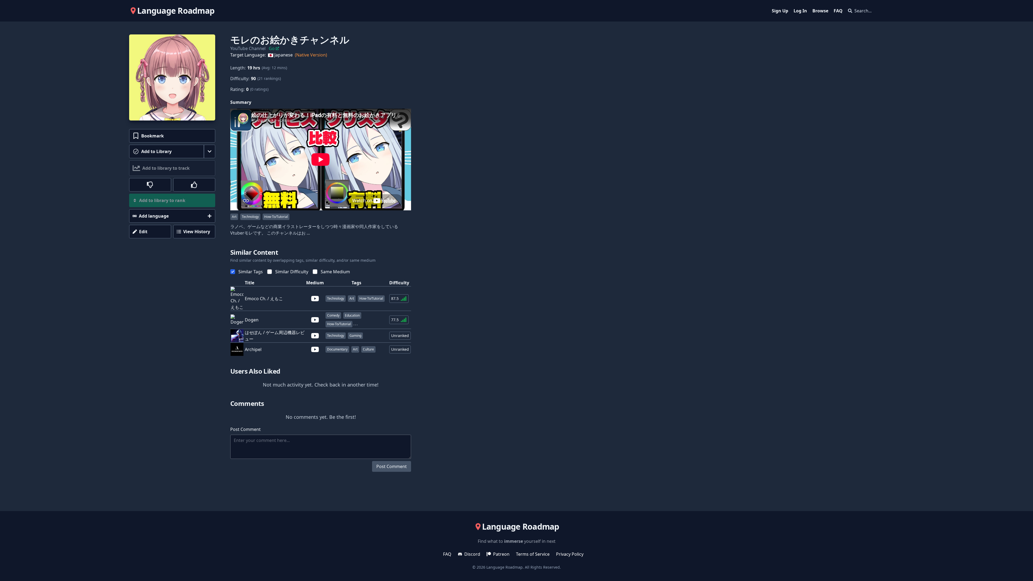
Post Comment (391, 466)
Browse (820, 11)
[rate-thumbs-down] (150, 185)
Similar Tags (250, 272)
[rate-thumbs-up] (194, 185)
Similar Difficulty (291, 272)
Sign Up (780, 11)
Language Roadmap (504, 567)
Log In (800, 11)
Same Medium (335, 272)
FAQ (838, 11)
